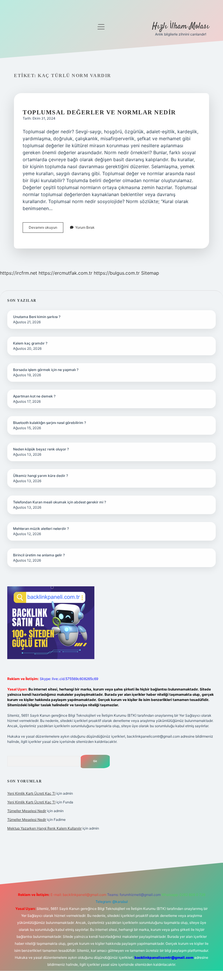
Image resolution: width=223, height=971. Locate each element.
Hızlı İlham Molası (180, 26)
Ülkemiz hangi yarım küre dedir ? (40, 475)
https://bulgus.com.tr (117, 273)
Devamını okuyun (46, 229)
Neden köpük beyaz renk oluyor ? (41, 449)
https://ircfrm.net (18, 273)
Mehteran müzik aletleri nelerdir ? (41, 528)
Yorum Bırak (85, 227)
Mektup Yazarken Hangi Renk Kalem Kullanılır (44, 828)
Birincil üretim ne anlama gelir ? (39, 555)
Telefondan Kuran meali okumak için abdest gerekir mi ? (59, 502)
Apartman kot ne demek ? (34, 396)
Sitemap (150, 273)
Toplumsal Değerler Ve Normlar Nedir (99, 112)
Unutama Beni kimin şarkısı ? (36, 317)
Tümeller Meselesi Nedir (26, 811)
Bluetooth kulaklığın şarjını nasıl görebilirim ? (49, 422)
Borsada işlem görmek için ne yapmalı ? (45, 370)
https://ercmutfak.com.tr (65, 273)
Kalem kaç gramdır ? (30, 343)
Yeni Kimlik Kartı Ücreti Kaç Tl (31, 793)
